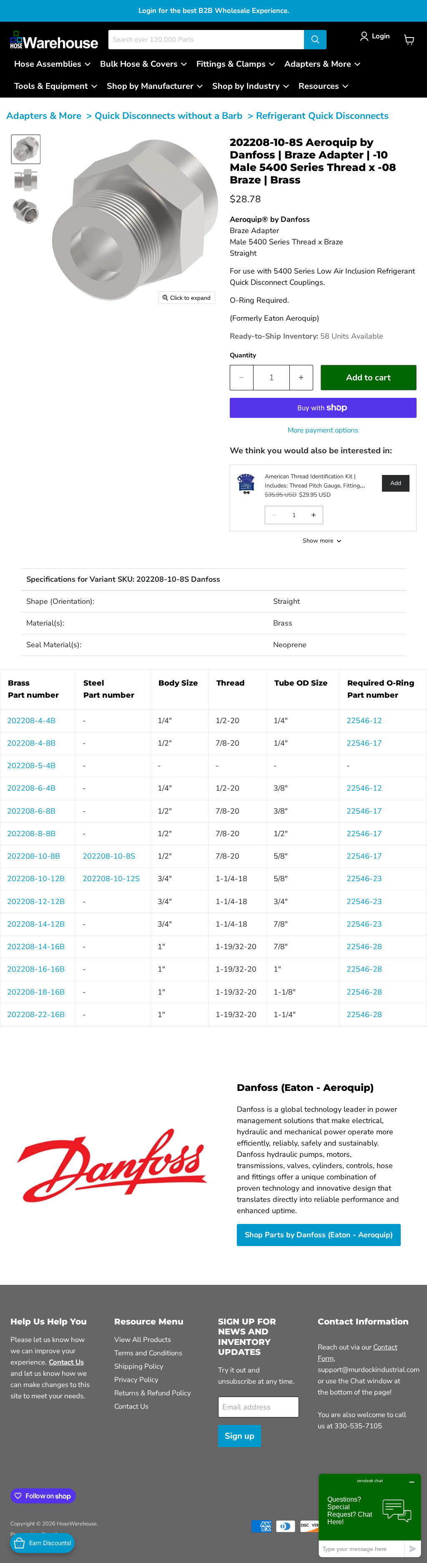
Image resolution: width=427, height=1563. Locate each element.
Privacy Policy (136, 1380)
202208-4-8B (31, 743)
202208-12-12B (36, 902)
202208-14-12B (36, 924)
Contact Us (131, 1406)
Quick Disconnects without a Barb (169, 115)
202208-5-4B (31, 766)
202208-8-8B (31, 834)
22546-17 (364, 743)
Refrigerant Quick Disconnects (322, 115)
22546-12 (364, 721)
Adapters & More (43, 115)
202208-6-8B (31, 811)
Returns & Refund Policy (152, 1393)
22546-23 (364, 879)
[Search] (315, 39)
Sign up (239, 1436)
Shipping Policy (138, 1366)
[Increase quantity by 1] (301, 377)
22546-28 (364, 947)
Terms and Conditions (148, 1353)
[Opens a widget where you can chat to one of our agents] (370, 1515)
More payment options (323, 430)
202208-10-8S (109, 856)
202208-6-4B (31, 788)
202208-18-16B (36, 992)
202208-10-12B (36, 879)
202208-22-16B (36, 1015)
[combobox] (206, 39)
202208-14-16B (36, 947)
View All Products (142, 1339)
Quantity (243, 355)
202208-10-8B (33, 856)
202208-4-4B (31, 721)
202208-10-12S (111, 879)
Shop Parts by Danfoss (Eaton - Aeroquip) (319, 1235)
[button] (377, 36)
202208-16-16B (36, 969)
